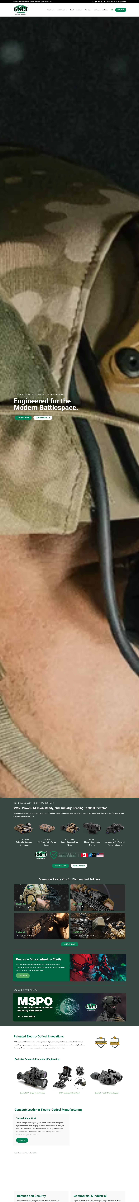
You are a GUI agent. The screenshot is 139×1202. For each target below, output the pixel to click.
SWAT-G (115, 839)
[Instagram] (93, 2)
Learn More (23, 975)
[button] (54, 10)
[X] (104, 2)
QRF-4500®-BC (24, 839)
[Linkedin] (101, 2)
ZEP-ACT (92, 839)
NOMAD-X (46, 839)
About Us (22, 1140)
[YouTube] (99, 2)
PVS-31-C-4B (69, 839)
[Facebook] (96, 2)
